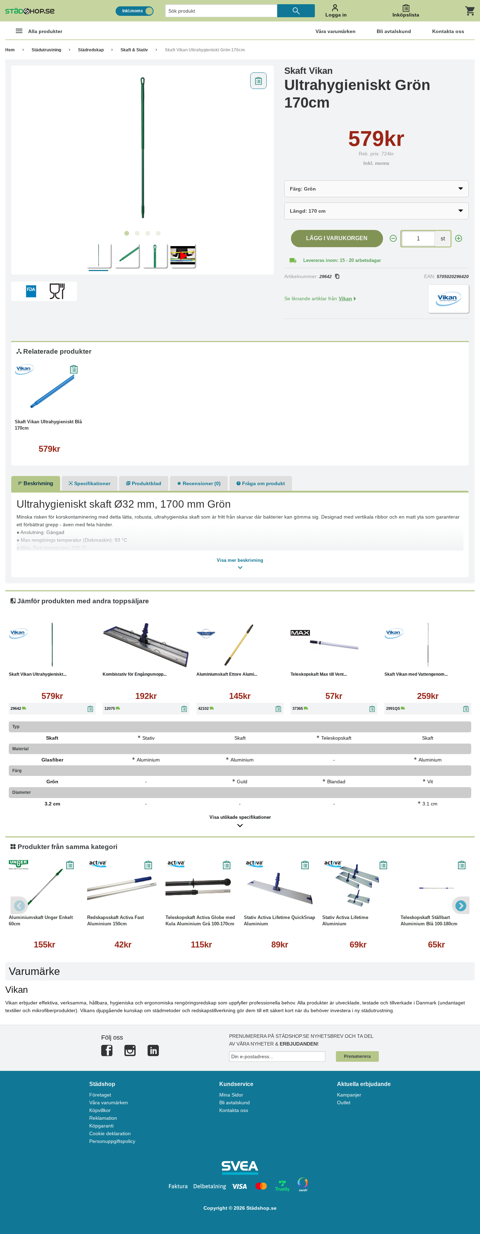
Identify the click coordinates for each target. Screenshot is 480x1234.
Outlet (343, 1102)
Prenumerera (357, 1056)
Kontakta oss (233, 1110)
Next (460, 905)
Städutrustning (46, 49)
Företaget (100, 1095)
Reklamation (103, 1118)
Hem (10, 49)
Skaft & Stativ (134, 49)
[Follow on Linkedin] (153, 1053)
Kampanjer (349, 1095)
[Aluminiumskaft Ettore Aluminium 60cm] (239, 644)
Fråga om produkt (263, 483)
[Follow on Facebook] (106, 1053)
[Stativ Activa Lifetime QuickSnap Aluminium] (279, 888)
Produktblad (145, 483)
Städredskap (91, 49)
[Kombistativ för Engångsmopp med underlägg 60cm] (146, 644)
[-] (393, 238)
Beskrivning (37, 483)
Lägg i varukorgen (337, 238)
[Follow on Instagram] (130, 1053)
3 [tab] (147, 233)
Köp (32, 406)
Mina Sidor (231, 1095)
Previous (19, 905)
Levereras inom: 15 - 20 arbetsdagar (342, 260)
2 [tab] (137, 233)
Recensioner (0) (201, 483)
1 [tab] (126, 233)
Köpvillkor (100, 1110)
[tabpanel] (142, 148)
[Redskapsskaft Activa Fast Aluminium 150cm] (122, 888)
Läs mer (68, 406)
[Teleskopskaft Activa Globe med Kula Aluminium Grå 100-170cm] (201, 888)
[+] (458, 238)
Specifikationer (91, 483)
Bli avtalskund (234, 1102)
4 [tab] (158, 233)
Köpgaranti (101, 1126)
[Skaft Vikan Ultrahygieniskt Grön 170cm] (142, 148)
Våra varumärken (108, 1102)
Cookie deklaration (110, 1133)
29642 (325, 276)
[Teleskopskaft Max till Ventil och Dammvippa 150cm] (334, 644)
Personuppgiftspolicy (112, 1141)
